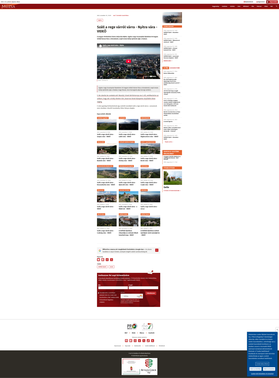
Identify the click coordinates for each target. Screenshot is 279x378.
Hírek (133, 333)
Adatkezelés (137, 346)
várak (111, 266)
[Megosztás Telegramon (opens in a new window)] (107, 259)
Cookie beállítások (150, 346)
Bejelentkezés (249, 2)
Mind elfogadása (269, 369)
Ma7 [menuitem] (272, 6)
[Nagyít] (277, 330)
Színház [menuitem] (232, 6)
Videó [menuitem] (266, 6)
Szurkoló (151, 333)
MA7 (126, 333)
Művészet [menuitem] (246, 6)
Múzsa (142, 333)
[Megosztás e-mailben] (98, 259)
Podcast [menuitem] (259, 6)
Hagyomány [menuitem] (215, 6)
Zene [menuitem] (239, 6)
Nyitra (100, 20)
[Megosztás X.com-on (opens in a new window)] (111, 259)
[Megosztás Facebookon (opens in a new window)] (102, 259)
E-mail (130, 285)
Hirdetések (162, 346)
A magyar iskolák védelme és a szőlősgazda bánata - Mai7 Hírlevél (172, 158)
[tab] (166, 68)
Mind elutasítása (255, 369)
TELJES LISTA (168, 142)
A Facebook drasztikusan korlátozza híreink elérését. (114, 278)
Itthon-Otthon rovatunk (171, 190)
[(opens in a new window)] (126, 340)
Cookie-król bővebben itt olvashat (262, 374)
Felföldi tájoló (102, 266)
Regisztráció (261, 2)
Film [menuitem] (253, 6)
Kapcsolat (127, 346)
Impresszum (117, 346)
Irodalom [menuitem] (224, 6)
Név (99, 285)
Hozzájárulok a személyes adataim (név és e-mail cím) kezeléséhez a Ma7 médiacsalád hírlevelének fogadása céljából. (109, 297)
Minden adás (167, 61)
